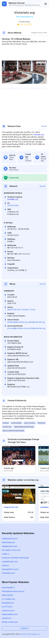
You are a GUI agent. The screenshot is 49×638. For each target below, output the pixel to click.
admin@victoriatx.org (36, 322)
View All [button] (44, 126)
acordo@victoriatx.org (36, 328)
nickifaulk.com (8, 573)
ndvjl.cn (5, 565)
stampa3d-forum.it (10, 569)
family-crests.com (10, 622)
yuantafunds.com (10, 561)
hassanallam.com (9, 614)
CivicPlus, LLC (12, 199)
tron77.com (7, 606)
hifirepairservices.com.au (13, 591)
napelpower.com (9, 546)
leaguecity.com (11, 507)
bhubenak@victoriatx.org (17, 322)
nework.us (6, 618)
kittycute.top (7, 595)
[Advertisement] (24, 52)
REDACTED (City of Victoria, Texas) (21, 310)
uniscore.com (8, 610)
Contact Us (24, 628)
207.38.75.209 (12, 205)
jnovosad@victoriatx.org (17, 328)
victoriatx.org (38, 135)
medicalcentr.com (10, 538)
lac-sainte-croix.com (11, 550)
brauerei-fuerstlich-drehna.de (15, 557)
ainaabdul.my (8, 603)
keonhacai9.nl (8, 587)
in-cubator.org (8, 599)
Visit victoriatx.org (24, 16)
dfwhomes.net (8, 542)
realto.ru (6, 554)
